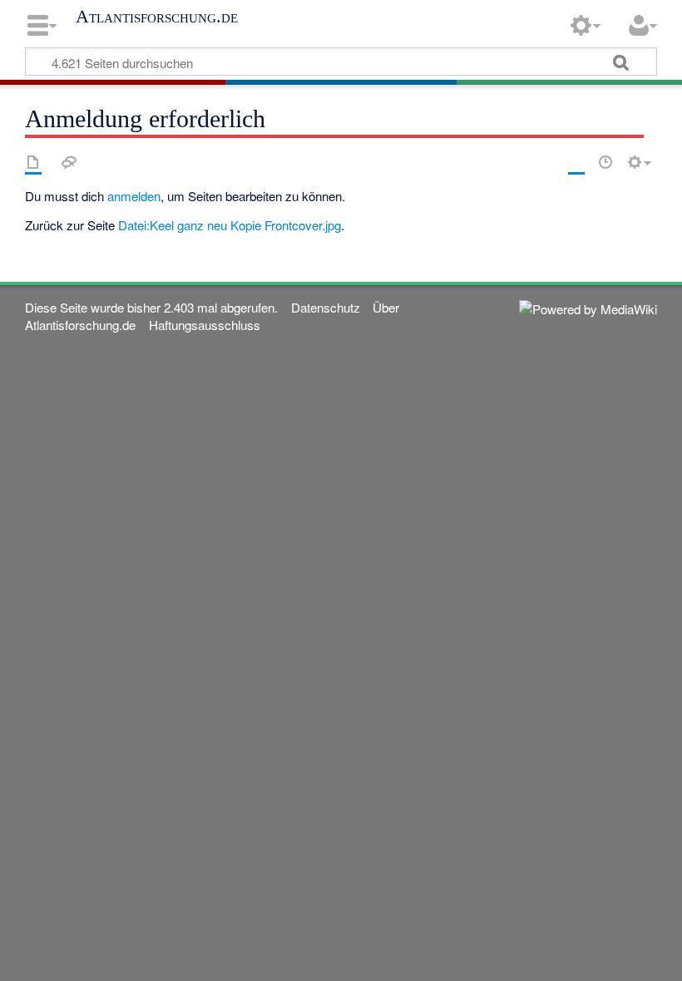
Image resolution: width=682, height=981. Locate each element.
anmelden (134, 196)
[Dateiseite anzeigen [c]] (33, 162)
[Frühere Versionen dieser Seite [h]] (605, 162)
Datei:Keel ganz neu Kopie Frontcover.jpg (229, 225)
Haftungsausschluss (204, 324)
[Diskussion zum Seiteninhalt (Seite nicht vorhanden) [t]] (69, 162)
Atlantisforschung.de (157, 16)
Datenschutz (325, 307)
